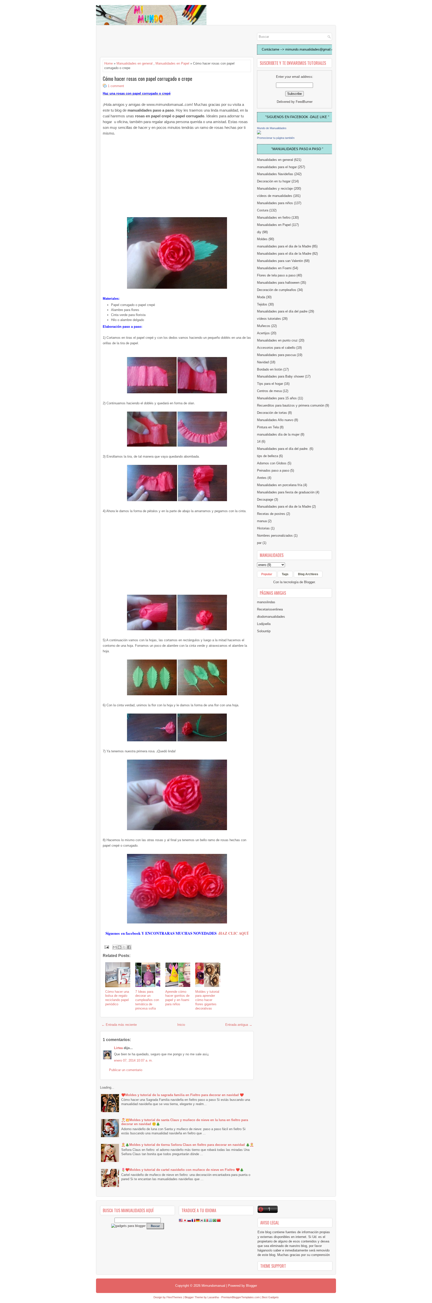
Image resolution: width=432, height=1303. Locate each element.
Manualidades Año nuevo (275, 420)
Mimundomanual (213, 1285)
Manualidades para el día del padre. (282, 449)
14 (258, 441)
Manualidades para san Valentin (280, 261)
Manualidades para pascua (276, 355)
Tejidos (262, 304)
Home (108, 63)
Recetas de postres (271, 514)
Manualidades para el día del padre (282, 311)
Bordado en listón (269, 369)
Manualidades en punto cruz (277, 340)
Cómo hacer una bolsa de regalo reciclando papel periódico (117, 998)
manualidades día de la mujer (278, 434)
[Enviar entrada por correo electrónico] (106, 947)
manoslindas (266, 602)
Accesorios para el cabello (276, 348)
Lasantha (213, 1297)
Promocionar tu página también (275, 137)
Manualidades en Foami (274, 268)
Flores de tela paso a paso (276, 275)
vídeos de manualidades (274, 196)
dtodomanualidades (271, 616)
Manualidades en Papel (172, 63)
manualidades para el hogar (277, 167)
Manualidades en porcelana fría (279, 485)
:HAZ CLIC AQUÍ (232, 933)
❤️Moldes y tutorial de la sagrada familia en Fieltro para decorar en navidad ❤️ (182, 1095)
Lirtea (118, 1048)
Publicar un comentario (125, 1070)
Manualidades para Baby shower (280, 376)
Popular (266, 574)
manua (262, 521)
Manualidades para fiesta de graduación (285, 492)
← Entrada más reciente (119, 1025)
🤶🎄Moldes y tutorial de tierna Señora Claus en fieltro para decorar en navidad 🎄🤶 (187, 1145)
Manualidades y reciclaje (275, 188)
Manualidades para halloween (278, 282)
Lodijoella (263, 624)
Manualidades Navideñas (275, 174)
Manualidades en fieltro (273, 217)
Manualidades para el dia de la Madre (284, 506)
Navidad (263, 362)
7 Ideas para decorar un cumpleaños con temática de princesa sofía (147, 1000)
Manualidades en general (134, 63)
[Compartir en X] (124, 947)
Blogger (309, 582)
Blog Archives (308, 574)
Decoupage (265, 499)
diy (259, 232)
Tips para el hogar (270, 384)
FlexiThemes (174, 1297)
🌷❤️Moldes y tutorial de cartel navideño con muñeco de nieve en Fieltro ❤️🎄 (182, 1170)
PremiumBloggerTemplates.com (240, 1297)
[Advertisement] (140, 41)
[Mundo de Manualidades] (259, 133)
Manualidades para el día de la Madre (284, 253)
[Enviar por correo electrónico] (114, 947)
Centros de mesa (269, 391)
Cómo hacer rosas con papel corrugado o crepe (147, 78)
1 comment (116, 86)
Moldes (262, 239)
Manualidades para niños (275, 203)
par (259, 543)
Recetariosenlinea (270, 609)
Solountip (263, 631)
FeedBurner (304, 102)
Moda (261, 297)
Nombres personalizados (275, 535)
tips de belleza (267, 456)
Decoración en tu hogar (273, 181)
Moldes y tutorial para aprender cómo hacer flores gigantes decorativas (207, 1000)
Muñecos (263, 326)
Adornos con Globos (271, 463)
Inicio (181, 1025)
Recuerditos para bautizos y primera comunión (290, 405)
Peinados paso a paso (273, 470)
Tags (285, 574)
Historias (263, 528)
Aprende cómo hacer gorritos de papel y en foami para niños (177, 998)
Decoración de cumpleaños (276, 290)
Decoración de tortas (272, 413)
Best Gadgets (270, 1297)
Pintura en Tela (268, 427)
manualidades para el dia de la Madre (284, 246)
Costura (262, 210)
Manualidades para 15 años (277, 398)
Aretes (261, 478)
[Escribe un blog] (119, 947)
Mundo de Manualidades (271, 128)
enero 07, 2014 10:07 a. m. (133, 1060)
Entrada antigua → (238, 1025)
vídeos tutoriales (269, 318)
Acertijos (263, 333)
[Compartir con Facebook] (129, 947)
